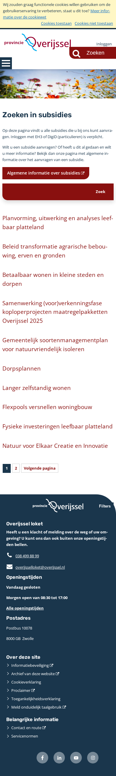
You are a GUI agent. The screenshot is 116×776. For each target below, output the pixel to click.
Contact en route (26, 727)
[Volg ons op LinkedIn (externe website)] (59, 757)
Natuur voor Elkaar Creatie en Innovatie (55, 445)
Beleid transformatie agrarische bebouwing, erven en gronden (54, 251)
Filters (105, 506)
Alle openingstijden (25, 608)
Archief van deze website (33, 673)
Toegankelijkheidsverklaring (35, 698)
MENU (6, 63)
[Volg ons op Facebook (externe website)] (42, 757)
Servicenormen (24, 736)
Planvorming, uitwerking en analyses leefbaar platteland (57, 222)
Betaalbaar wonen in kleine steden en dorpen (53, 279)
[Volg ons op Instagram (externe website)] (93, 757)
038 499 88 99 (27, 556)
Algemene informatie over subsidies (43, 173)
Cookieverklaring (26, 682)
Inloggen (104, 44)
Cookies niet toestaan (94, 23)
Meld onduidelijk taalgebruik (36, 707)
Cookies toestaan (56, 23)
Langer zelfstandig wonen (36, 387)
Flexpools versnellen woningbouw (47, 407)
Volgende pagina (40, 468)
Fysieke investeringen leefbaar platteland (57, 426)
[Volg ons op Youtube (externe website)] (76, 757)
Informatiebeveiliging (30, 665)
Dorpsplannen (21, 368)
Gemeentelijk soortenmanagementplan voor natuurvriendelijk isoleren (55, 344)
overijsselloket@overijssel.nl (35, 567)
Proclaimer (20, 690)
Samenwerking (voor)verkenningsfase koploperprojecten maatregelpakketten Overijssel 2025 (55, 312)
